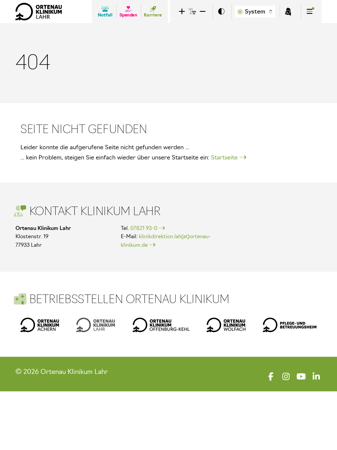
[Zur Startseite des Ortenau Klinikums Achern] (39, 324)
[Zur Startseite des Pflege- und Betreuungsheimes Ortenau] (290, 324)
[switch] (221, 11)
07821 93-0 (143, 228)
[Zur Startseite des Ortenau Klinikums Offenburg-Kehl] (161, 324)
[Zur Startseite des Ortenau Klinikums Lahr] (38, 11)
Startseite (224, 157)
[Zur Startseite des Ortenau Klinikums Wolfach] (226, 324)
